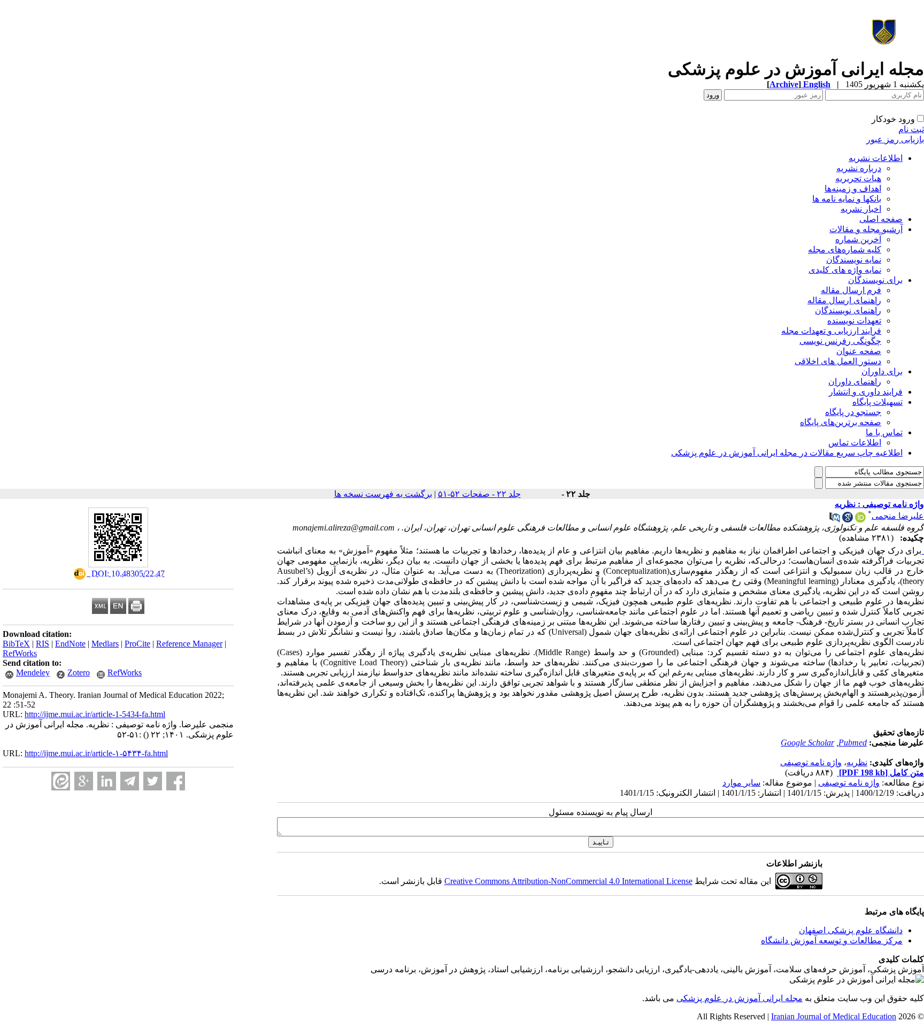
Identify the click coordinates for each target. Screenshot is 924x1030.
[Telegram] (129, 781)
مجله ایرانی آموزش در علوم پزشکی (739, 998)
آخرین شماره (858, 239)
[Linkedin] (106, 781)
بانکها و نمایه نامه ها (846, 198)
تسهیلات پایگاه (877, 401)
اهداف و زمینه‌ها (853, 188)
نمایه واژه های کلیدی (844, 269)
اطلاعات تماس (854, 442)
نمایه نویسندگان (853, 259)
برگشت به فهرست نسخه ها (383, 493)
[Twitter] (152, 781)
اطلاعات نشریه (876, 158)
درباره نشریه (858, 168)
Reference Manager (189, 643)
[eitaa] (60, 781)
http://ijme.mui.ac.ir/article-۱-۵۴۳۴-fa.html (96, 753)
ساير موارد (741, 782)
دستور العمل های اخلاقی (838, 361)
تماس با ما (884, 432)
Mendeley (33, 672)
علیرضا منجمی (898, 515)
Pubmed (852, 742)
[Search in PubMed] (834, 519)
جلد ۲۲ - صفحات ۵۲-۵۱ (479, 493)
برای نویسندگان (875, 280)
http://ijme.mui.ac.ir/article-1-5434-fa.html (95, 714)
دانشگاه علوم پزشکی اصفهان (851, 930)
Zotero (78, 672)
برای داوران (882, 371)
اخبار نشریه (861, 208)
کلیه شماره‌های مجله (844, 249)
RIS (42, 643)
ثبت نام (911, 129)
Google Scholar (807, 742)
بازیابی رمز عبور (895, 139)
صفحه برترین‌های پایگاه (840, 422)
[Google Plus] (83, 781)
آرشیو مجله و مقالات (866, 229)
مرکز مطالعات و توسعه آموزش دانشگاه (832, 940)
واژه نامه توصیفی (811, 762)
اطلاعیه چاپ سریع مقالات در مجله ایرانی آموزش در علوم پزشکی (787, 452)
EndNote (70, 643)
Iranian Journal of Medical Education (833, 1016)
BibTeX (16, 643)
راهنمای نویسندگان (848, 310)
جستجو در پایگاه (853, 412)
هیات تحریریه (858, 178)
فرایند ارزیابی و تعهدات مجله (831, 330)
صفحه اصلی (881, 219)
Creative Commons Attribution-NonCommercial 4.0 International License (568, 881)
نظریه (856, 762)
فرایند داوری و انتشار (866, 391)
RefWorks (20, 653)
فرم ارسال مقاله (851, 290)
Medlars (105, 643)
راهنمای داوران (854, 381)
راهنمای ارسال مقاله (844, 300)
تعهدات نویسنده (854, 320)
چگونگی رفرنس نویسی (840, 340)
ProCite (137, 643)
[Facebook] (175, 781)
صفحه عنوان (858, 351)
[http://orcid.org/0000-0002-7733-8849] (860, 519)
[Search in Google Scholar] (847, 519)
